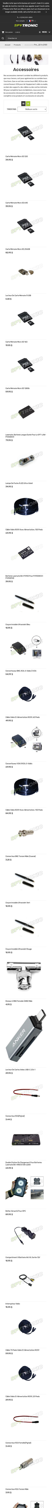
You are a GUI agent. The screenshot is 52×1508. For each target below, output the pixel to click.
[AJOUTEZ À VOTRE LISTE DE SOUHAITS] (8, 124)
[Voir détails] (8, 539)
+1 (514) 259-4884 (25, 17)
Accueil (7, 45)
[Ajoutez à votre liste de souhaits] (8, 544)
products (17, 45)
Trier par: (11, 109)
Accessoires (29, 45)
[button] (32, 20)
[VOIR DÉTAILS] (8, 119)
